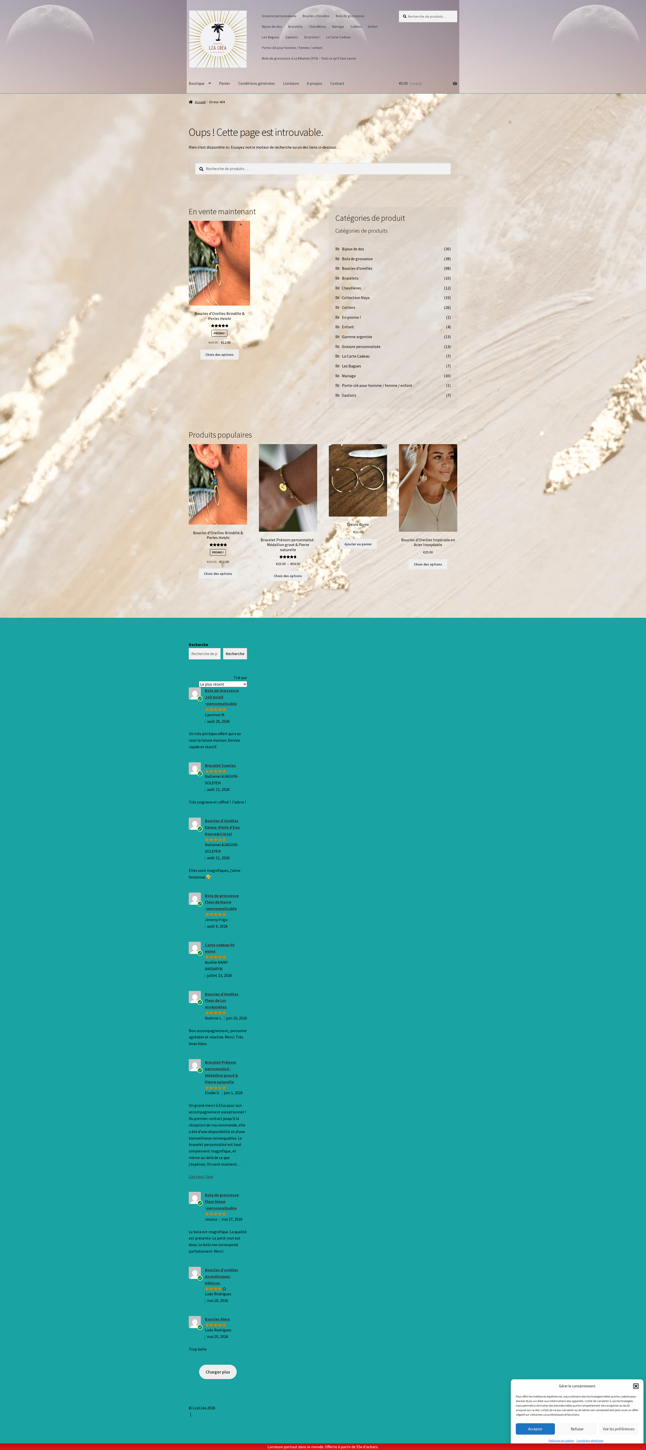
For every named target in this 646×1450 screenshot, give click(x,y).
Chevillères (317, 26)
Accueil (200, 102)
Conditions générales (589, 1440)
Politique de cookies (561, 1440)
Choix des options (219, 354)
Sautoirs (291, 37)
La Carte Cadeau (338, 37)
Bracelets (295, 26)
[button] (635, 1386)
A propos (314, 83)
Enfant (373, 26)
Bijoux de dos (272, 26)
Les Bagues (270, 37)
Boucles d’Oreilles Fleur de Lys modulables (221, 1000)
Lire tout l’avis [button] (201, 1176)
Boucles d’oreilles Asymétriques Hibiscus (221, 1276)
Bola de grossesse (350, 16)
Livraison (291, 83)
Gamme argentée (357, 336)
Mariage (338, 26)
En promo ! (312, 37)
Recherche (198, 644)
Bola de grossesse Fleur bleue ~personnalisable (222, 1201)
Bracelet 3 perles (220, 765)
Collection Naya (355, 297)
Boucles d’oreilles (316, 16)
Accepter (535, 1429)
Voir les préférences (619, 1429)
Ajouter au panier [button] (358, 544)
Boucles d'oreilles (357, 268)
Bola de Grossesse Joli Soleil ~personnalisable (222, 697)
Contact (337, 83)
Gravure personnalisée (279, 16)
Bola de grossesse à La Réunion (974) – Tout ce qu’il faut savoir (309, 58)
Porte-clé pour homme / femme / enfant (292, 47)
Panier (224, 83)
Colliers (356, 26)
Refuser (577, 1429)
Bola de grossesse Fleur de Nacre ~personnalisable (222, 902)
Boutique (196, 83)
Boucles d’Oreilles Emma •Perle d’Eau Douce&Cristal (222, 827)
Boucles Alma (217, 1319)
